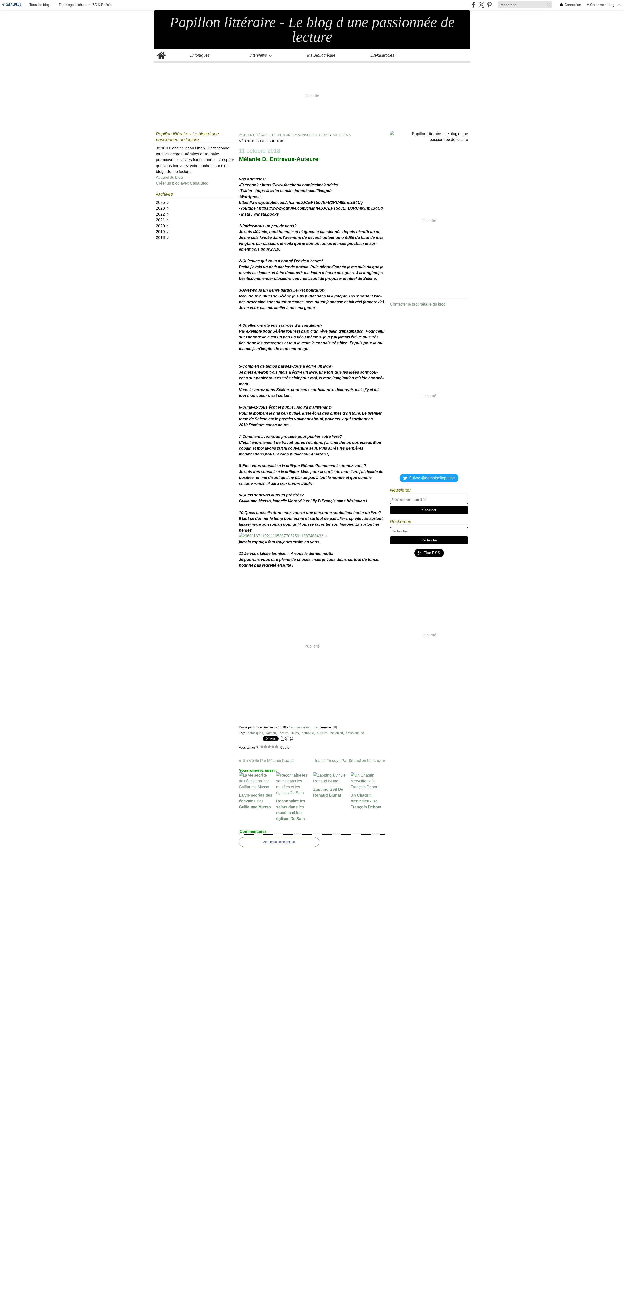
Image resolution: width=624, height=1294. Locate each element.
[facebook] (473, 5)
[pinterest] (489, 5)
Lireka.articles (382, 55)
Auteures (340, 135)
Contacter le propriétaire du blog (418, 304)
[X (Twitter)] (481, 5)
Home (161, 51)
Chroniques (199, 55)
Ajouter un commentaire (279, 842)
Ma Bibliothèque (321, 55)
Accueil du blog (169, 177)
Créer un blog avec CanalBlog (182, 183)
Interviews (258, 55)
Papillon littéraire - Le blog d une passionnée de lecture (283, 135)
